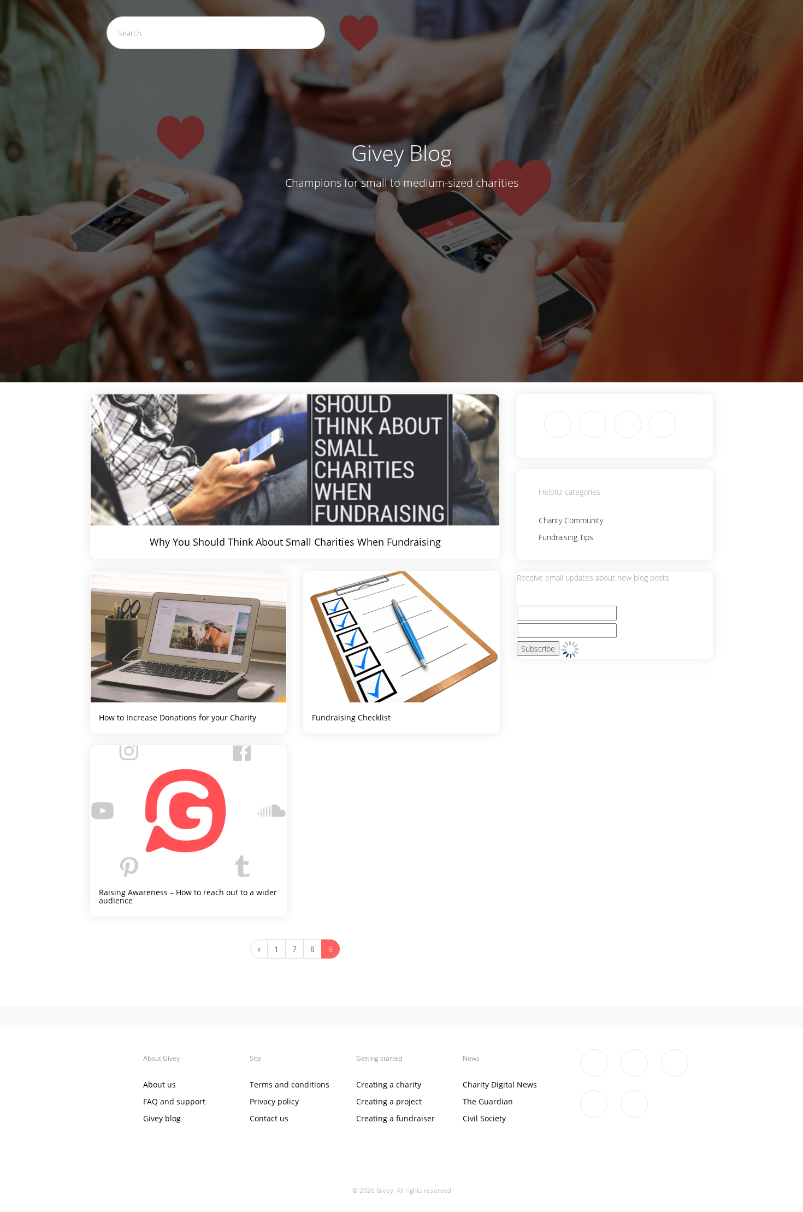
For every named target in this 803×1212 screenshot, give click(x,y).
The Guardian (488, 1101)
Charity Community (571, 520)
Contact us (269, 1118)
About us (159, 1084)
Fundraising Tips (566, 537)
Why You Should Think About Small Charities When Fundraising (295, 541)
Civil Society (484, 1118)
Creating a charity (388, 1084)
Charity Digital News (500, 1084)
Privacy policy (274, 1101)
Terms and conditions (289, 1084)
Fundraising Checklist (351, 717)
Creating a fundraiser (395, 1118)
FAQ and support (174, 1101)
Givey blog (162, 1118)
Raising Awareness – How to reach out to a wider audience (188, 896)
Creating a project (389, 1101)
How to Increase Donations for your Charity (177, 717)
